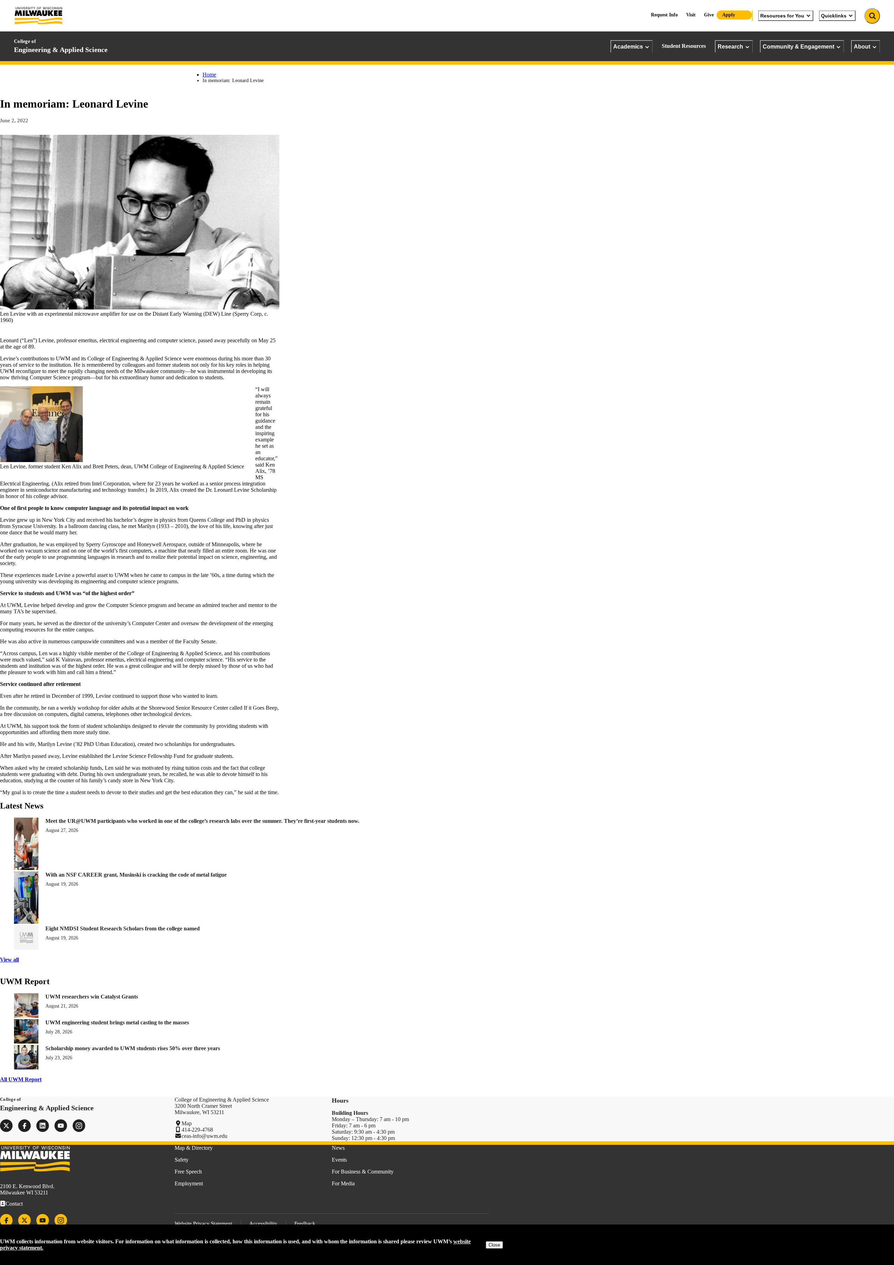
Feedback (304, 1223)
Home (209, 75)
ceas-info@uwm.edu (204, 1136)
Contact (14, 1204)
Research (730, 46)
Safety (182, 1160)
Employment (189, 1183)
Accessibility (263, 1223)
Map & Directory (194, 1148)
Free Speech (188, 1172)
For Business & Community (363, 1172)
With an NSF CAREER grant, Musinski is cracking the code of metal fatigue (136, 875)
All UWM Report (21, 1079)
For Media (343, 1183)
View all (9, 960)
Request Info (664, 14)
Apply (728, 14)
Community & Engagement (798, 46)
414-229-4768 (197, 1130)
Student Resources (684, 46)
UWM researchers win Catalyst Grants (91, 997)
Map (187, 1123)
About (862, 46)
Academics (628, 46)
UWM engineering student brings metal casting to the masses (117, 1022)
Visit (691, 14)
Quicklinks (834, 16)
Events (339, 1160)
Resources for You (782, 16)
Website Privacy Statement (203, 1223)
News (338, 1148)
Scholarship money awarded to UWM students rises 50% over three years (132, 1048)
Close (494, 1245)
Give (709, 14)
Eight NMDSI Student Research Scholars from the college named (122, 928)
